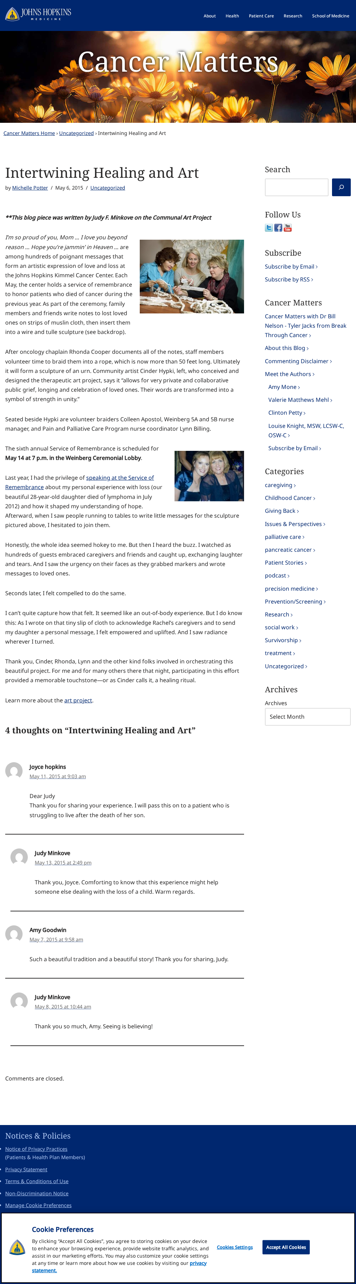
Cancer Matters (178, 61)
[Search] (341, 187)
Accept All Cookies (286, 1247)
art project (78, 700)
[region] (178, 1248)
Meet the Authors (288, 374)
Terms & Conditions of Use (36, 1181)
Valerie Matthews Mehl (298, 400)
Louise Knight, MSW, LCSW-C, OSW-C (306, 430)
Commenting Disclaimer (297, 361)
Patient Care (261, 16)
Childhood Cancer (288, 498)
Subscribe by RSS (287, 279)
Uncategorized (76, 133)
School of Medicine (330, 16)
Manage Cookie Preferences (38, 1205)
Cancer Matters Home (29, 133)
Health (232, 16)
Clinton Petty (285, 412)
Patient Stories (284, 562)
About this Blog (285, 348)
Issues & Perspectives (293, 524)
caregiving (278, 485)
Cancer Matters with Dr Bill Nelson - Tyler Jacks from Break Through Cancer (306, 325)
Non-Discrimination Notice (36, 1193)
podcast (275, 575)
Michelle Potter (30, 187)
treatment (278, 653)
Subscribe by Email (289, 266)
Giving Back (280, 511)
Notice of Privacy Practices (36, 1149)
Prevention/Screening (293, 601)
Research (293, 16)
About (210, 16)
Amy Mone (282, 387)
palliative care (283, 537)
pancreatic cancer (288, 549)
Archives (276, 703)
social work (280, 627)
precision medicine (290, 588)
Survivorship (281, 640)
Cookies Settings (235, 1247)
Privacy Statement (26, 1169)
